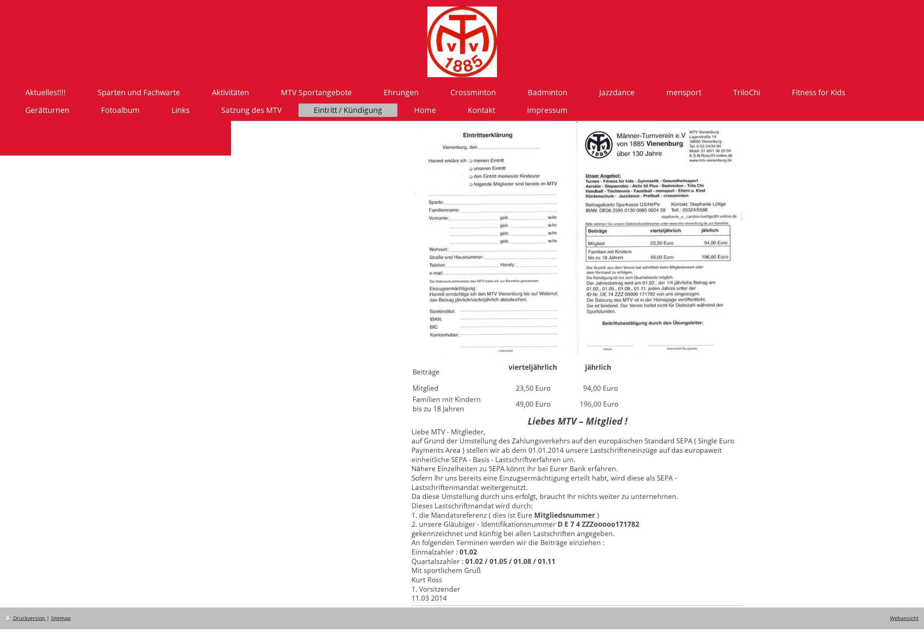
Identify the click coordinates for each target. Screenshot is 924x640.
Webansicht (904, 618)
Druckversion (29, 618)
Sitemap (61, 618)
